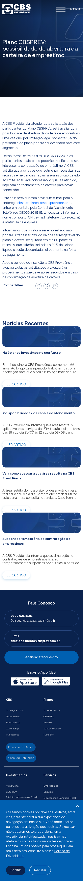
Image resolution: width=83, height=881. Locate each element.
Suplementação (52, 728)
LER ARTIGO (16, 384)
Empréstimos (51, 785)
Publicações (12, 734)
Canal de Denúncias (21, 758)
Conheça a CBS (14, 710)
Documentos (13, 716)
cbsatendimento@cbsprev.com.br (42, 203)
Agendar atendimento (41, 657)
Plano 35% (49, 734)
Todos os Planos (52, 710)
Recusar (40, 870)
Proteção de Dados (20, 747)
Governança (12, 728)
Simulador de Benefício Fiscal (60, 798)
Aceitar (15, 870)
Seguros (48, 791)
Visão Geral (12, 785)
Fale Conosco (13, 722)
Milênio (48, 722)
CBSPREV (49, 716)
